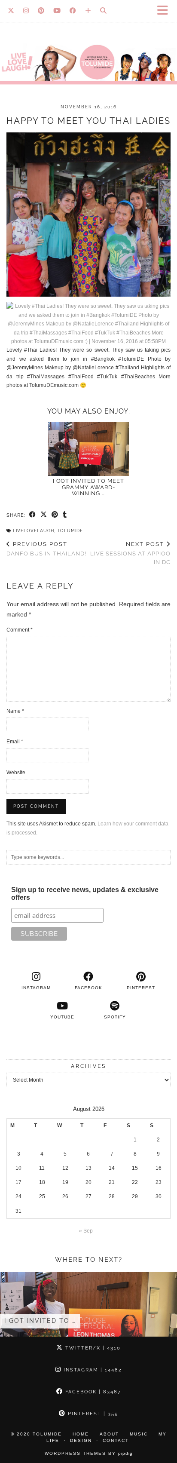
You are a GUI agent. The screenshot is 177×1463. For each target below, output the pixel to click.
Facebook (92, 1392)
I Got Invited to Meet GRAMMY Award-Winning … (88, 487)
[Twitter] (11, 11)
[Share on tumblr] (65, 515)
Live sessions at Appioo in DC (130, 553)
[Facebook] (73, 11)
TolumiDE (70, 530)
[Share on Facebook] (32, 515)
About (109, 1434)
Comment (19, 630)
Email (14, 742)
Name (15, 711)
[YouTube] (57, 11)
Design (81, 1440)
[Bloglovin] (88, 11)
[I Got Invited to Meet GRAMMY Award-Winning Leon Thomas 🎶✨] (88, 449)
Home (81, 1434)
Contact (116, 1440)
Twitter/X (92, 1348)
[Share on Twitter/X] (43, 515)
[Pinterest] (41, 11)
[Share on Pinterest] (55, 515)
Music (139, 1434)
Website (15, 773)
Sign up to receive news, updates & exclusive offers (85, 893)
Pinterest (92, 1414)
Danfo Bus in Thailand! (46, 549)
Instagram (91, 1370)
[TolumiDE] (88, 46)
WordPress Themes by (89, 1453)
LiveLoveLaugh (33, 530)
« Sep (86, 1231)
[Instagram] (26, 11)
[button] (165, 11)
